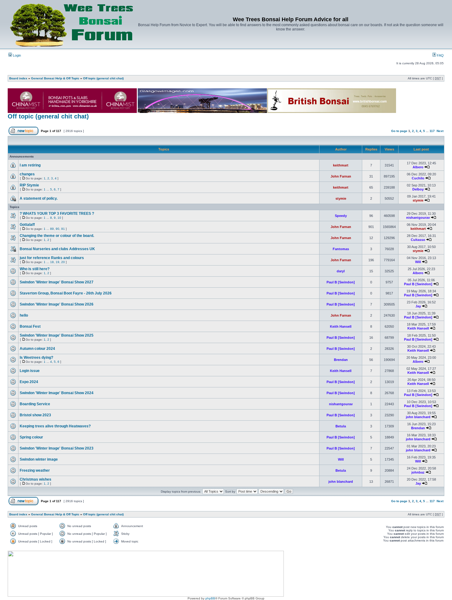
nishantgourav (418, 217)
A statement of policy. (38, 198)
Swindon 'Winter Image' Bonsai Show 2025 (56, 335)
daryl (341, 271)
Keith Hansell (340, 326)
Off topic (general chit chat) (103, 78)
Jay (418, 306)
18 (52, 262)
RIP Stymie (29, 185)
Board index (18, 78)
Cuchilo (418, 178)
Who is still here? (35, 269)
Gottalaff (27, 224)
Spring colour (31, 437)
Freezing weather (35, 470)
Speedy (341, 216)
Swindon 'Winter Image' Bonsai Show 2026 (56, 304)
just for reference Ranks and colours (52, 258)
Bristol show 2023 (35, 415)
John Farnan (341, 176)
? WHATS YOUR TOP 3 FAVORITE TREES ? (57, 213)
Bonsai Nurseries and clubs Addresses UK (57, 249)
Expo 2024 (29, 382)
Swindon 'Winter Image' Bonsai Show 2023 (56, 448)
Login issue (30, 371)
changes (27, 174)
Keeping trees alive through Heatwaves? (55, 426)
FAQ (440, 55)
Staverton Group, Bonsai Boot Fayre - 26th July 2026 (66, 293)
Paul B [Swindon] (341, 282)
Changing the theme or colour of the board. (57, 236)
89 (52, 228)
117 (432, 131)
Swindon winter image (39, 459)
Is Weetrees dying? (36, 357)
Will (418, 262)
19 (57, 262)
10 (59, 217)
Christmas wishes (35, 479)
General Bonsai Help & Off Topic (55, 78)
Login (16, 55)
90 (57, 228)
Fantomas (341, 249)
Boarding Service (35, 404)
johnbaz (418, 472)
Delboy (418, 189)
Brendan (341, 360)
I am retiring (30, 165)
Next (440, 131)
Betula (340, 426)
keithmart (340, 165)
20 (63, 262)
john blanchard (418, 417)
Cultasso (418, 240)
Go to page (399, 131)
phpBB (210, 598)
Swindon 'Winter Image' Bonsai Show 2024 (56, 393)
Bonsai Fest (30, 326)
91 (63, 228)
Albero (418, 167)
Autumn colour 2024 (37, 348)
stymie (340, 198)
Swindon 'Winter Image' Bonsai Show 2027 (56, 282)
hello (24, 315)
